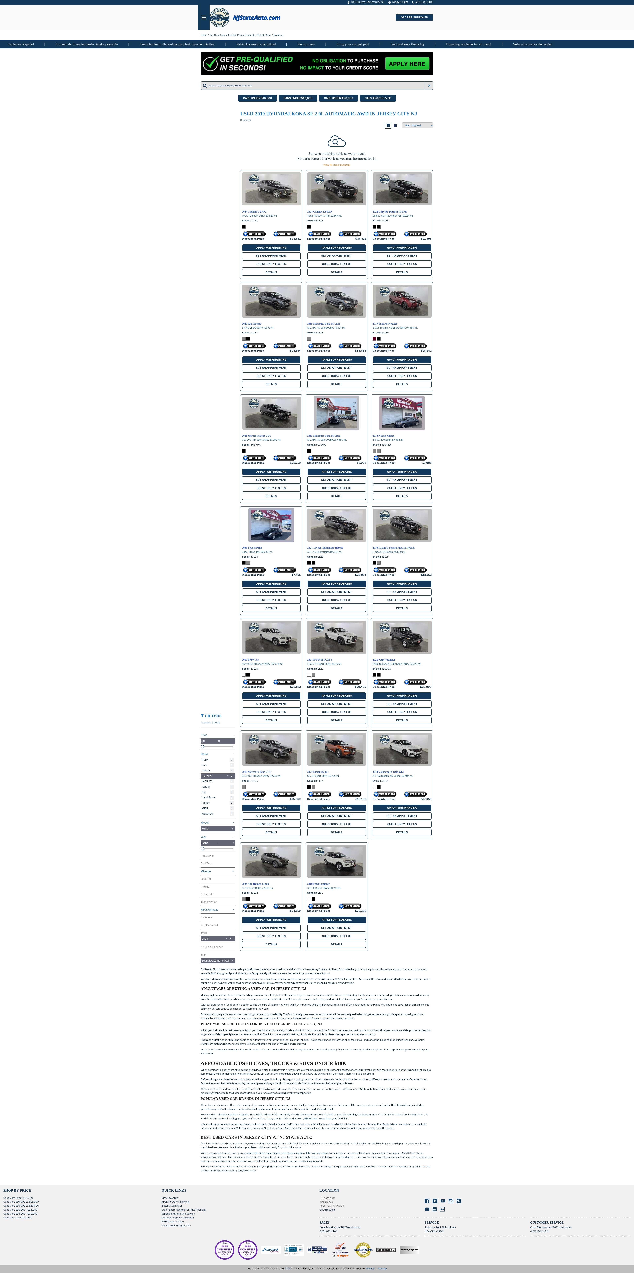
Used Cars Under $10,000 (18, 1197)
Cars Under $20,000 (338, 98)
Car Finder (343, 1157)
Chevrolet (401, 1105)
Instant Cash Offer (171, 1205)
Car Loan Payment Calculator (177, 1217)
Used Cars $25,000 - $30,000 (20, 1213)
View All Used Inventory (336, 165)
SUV (213, 973)
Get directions (327, 1209)
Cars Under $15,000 (297, 98)
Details (271, 272)
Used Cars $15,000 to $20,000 (21, 1205)
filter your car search (317, 1153)
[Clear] (216, 722)
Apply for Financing (271, 247)
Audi (314, 1118)
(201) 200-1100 (328, 1231)
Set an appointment (271, 255)
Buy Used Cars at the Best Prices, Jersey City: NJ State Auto (240, 35)
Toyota (244, 1114)
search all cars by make (259, 1153)
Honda (231, 1114)
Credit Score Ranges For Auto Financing (183, 1209)
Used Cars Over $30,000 (17, 1217)
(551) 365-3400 (434, 1231)
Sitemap (382, 1268)
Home (204, 35)
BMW (307, 1118)
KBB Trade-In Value (172, 1221)
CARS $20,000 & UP (378, 98)
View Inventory (170, 1197)
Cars (288, 1268)
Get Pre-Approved (414, 17)
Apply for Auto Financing (175, 1201)
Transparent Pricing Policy (176, 1225)
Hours (357, 1227)
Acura (329, 1118)
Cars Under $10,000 (257, 98)
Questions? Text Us (271, 264)
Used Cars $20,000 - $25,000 (20, 1209)
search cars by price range (288, 1153)
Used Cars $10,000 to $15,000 (21, 1201)
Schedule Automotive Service (178, 1213)
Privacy (370, 1268)
